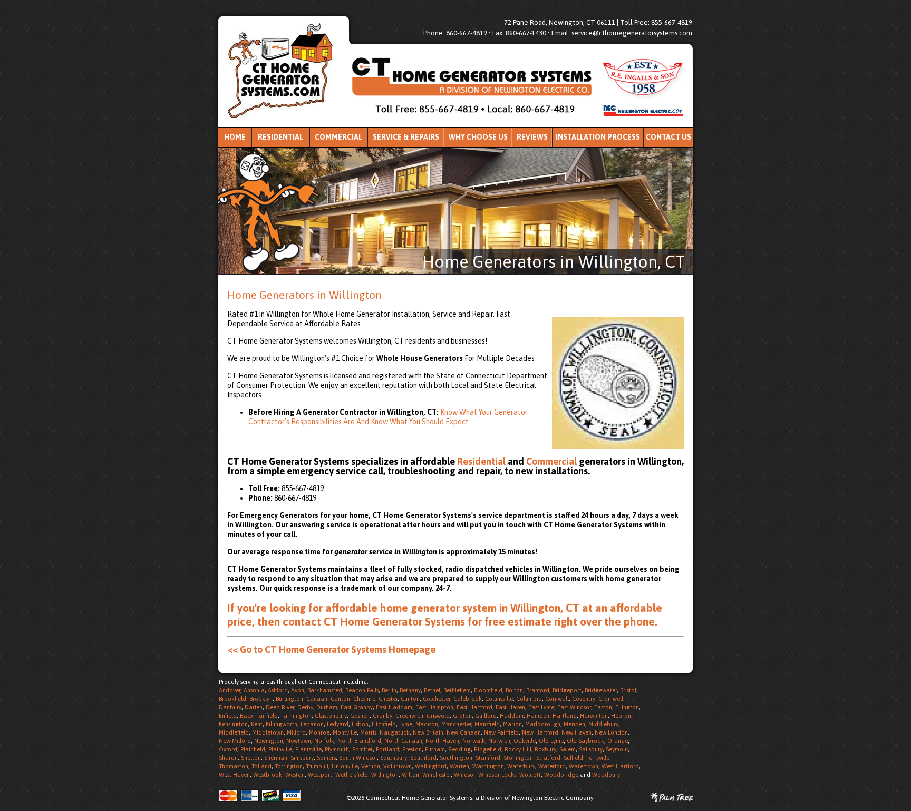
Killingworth (281, 724)
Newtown (298, 741)
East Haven (510, 707)
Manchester (456, 724)
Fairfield (267, 715)
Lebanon (312, 724)
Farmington (296, 715)
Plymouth (337, 749)
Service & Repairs (406, 137)
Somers (326, 758)
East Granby (357, 707)
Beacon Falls (362, 690)
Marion (512, 724)
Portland (387, 749)
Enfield (228, 715)
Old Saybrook (585, 741)
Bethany (410, 690)
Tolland (261, 766)
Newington (268, 741)
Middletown (268, 732)
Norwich (499, 741)
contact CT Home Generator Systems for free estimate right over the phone (469, 621)
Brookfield (232, 699)
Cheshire (364, 699)
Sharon (228, 758)
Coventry (583, 699)
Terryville (597, 758)
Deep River (280, 707)
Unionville (345, 766)
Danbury (230, 707)
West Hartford (620, 766)
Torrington (289, 766)
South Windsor (358, 758)
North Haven (442, 741)
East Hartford (474, 707)
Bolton (514, 690)
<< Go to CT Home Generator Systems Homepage (331, 649)
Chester (388, 699)
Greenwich (409, 715)
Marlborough (542, 724)
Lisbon (360, 724)
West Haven (234, 774)
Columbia (529, 699)
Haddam (512, 715)
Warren (459, 766)
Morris (368, 732)
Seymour (617, 749)
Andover (229, 690)
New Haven (576, 732)
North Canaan (403, 741)
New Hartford (540, 732)
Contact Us (668, 137)
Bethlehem (457, 690)
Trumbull (317, 766)
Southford (423, 758)
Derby (305, 707)
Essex (246, 715)
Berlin (389, 690)
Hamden (538, 715)
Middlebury (603, 724)
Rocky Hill (518, 749)
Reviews (532, 137)
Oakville (524, 741)
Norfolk (324, 741)
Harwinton (594, 715)
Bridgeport (567, 690)
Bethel (432, 690)
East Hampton (434, 707)
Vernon (370, 766)
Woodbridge (561, 774)
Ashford (278, 690)
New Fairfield (501, 732)
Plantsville (308, 749)
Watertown (583, 766)
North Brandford (359, 741)
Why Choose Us (478, 137)
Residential (280, 137)
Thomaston (233, 766)
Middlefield (234, 732)
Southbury (393, 758)
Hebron (621, 715)
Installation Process (598, 137)
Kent (257, 724)
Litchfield (384, 724)
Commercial (338, 137)
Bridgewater (601, 690)
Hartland (565, 715)
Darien (254, 707)
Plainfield (252, 749)
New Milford (235, 741)
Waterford (552, 766)
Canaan (316, 699)
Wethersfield (351, 774)
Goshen (360, 715)
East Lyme (541, 707)
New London (611, 732)
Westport (320, 774)
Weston (295, 774)
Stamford (488, 758)
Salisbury (591, 749)
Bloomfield (488, 690)
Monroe (319, 732)
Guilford (486, 715)
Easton (603, 707)
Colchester (436, 699)
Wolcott (530, 774)
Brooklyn (261, 699)
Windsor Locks (497, 774)
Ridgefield (487, 749)
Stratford (548, 758)
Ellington (627, 707)
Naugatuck (395, 732)
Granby (382, 715)
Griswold (438, 715)
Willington (385, 774)
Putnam (435, 749)
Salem (567, 749)
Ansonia (254, 690)
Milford (296, 732)
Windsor (464, 774)
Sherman (275, 758)
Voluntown (397, 766)
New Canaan (464, 732)
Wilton (410, 774)
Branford (537, 690)
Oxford (228, 749)
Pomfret (362, 749)
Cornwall (557, 699)
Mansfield (487, 724)
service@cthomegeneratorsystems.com (631, 33)
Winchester (436, 774)
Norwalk (473, 741)
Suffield (573, 758)
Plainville (280, 749)
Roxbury (545, 749)
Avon (297, 690)
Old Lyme (551, 741)
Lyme (405, 724)
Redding (459, 749)
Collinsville (499, 699)
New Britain (428, 732)
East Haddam (394, 707)
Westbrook (267, 774)
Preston (412, 749)
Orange (617, 741)
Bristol (628, 690)
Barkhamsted (324, 690)
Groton (462, 715)
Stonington (518, 758)
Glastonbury (331, 715)
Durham (326, 707)
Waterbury (521, 766)
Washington (488, 766)
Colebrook (467, 699)
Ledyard (337, 724)
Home (235, 137)
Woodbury (606, 774)
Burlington (289, 699)
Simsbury (302, 758)
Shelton (251, 758)
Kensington (233, 724)
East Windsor (574, 707)
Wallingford (431, 766)
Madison (426, 724)
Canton (340, 699)
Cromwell (610, 699)
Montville (345, 732)
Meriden (574, 724)
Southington (456, 758)
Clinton (410, 699)
